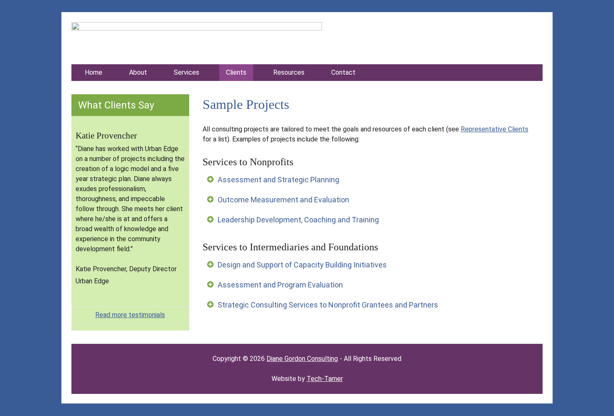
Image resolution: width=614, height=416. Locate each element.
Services (186, 72)
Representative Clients (494, 129)
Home (93, 72)
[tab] (366, 179)
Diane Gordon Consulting (302, 359)
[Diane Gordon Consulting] (196, 28)
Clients (236, 72)
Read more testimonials (130, 315)
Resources (288, 72)
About (138, 72)
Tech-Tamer (325, 379)
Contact (343, 72)
